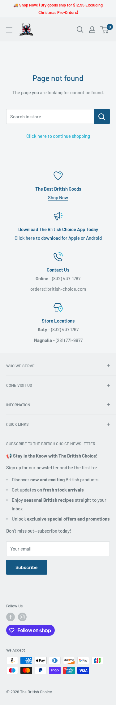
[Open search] (80, 29)
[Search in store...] (102, 116)
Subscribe (26, 567)
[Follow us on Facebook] (10, 617)
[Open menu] (9, 29)
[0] (105, 29)
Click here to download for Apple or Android (58, 238)
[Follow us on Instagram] (22, 617)
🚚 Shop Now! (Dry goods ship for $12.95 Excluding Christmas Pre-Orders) (58, 8)
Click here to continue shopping (58, 136)
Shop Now (58, 197)
